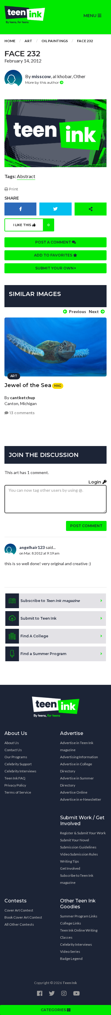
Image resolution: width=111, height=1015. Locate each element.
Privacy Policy (15, 785)
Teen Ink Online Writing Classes (78, 934)
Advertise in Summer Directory (77, 781)
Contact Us (13, 750)
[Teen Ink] (27, 15)
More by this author (42, 82)
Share (11, 198)
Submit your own (55, 268)
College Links (70, 923)
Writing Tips (69, 861)
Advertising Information (79, 757)
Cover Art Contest (18, 910)
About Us (11, 743)
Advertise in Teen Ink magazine (76, 746)
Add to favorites (53, 255)
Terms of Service (17, 792)
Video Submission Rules (79, 854)
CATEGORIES (54, 1010)
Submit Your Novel (74, 840)
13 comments (22, 413)
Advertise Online (73, 792)
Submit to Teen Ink (38, 618)
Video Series (70, 951)
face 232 (85, 41)
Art (28, 41)
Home (9, 41)
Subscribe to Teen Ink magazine (76, 879)
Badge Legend (71, 958)
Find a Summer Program (43, 654)
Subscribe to (50, 600)
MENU (90, 15)
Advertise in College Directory (76, 767)
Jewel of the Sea (27, 385)
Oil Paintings (54, 41)
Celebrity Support (18, 764)
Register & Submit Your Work (83, 833)
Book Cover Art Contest (23, 917)
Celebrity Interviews (20, 771)
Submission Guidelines (78, 847)
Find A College (34, 636)
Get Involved (70, 868)
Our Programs (15, 757)
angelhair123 (32, 547)
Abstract (26, 176)
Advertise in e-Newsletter (80, 799)
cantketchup (22, 397)
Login (95, 482)
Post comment (86, 526)
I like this (31, 225)
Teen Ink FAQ (14, 778)
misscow (41, 76)
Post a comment (53, 242)
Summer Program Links (78, 916)
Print (13, 189)
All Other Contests (19, 924)
